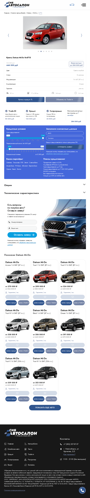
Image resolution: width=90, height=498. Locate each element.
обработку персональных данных (50, 283)
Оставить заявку (72, 277)
